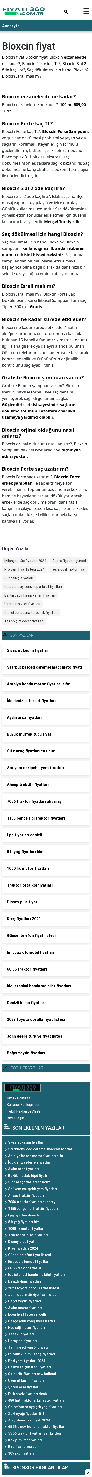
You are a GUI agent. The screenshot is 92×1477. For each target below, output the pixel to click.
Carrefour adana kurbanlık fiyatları (31, 613)
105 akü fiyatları (21, 1453)
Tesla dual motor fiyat (68, 569)
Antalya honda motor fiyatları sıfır (36, 1156)
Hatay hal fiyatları (22, 1341)
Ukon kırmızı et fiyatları (22, 604)
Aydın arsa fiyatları (23, 1169)
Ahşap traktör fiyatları (26, 1195)
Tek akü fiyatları (21, 1334)
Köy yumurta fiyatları (25, 1440)
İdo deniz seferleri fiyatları (29, 1162)
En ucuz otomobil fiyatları (29, 1262)
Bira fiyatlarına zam (23, 1447)
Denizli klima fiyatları (24, 1281)
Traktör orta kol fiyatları (28, 1235)
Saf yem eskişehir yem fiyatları (32, 1189)
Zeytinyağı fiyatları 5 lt (26, 1414)
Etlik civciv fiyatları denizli (28, 1394)
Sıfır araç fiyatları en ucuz (29, 1182)
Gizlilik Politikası (19, 1098)
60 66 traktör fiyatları (25, 1268)
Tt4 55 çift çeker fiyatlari (24, 621)
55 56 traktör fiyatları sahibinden (34, 1433)
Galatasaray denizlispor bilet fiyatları (33, 587)
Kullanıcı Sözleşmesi (23, 1105)
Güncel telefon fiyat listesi (29, 1255)
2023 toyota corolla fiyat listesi (33, 1288)
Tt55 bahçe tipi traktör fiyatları (33, 1209)
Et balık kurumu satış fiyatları (31, 1354)
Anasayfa (11, 26)
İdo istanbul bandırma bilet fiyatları (36, 1275)
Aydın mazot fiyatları (25, 1308)
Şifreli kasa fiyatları (23, 1387)
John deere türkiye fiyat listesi (32, 1295)
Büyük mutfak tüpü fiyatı (27, 1176)
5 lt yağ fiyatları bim (23, 1222)
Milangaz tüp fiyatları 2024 (25, 561)
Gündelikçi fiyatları (18, 578)
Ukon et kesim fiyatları (26, 1381)
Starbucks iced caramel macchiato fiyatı (40, 1149)
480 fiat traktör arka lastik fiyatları (36, 1400)
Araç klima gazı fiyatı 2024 (29, 1420)
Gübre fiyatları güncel (69, 561)
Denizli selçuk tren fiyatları (29, 1367)
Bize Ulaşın (15, 1118)
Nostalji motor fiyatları (26, 1328)
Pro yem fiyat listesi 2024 (24, 569)
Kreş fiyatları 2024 (23, 1248)
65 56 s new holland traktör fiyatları (37, 1427)
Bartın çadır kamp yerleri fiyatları (29, 595)
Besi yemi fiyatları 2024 (26, 1361)
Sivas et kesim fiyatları (26, 1142)
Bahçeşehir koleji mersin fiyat (31, 1321)
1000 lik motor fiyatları (26, 1229)
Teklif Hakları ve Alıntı (23, 1111)
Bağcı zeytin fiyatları (24, 1301)
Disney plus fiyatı (21, 1242)
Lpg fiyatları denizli (23, 1215)
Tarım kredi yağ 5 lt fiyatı (28, 1347)
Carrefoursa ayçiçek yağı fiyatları (35, 1407)
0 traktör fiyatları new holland (32, 1374)
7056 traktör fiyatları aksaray (31, 1202)
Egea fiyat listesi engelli (27, 1314)
